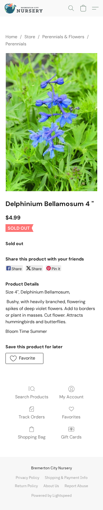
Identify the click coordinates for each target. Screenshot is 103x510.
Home (11, 37)
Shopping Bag (32, 437)
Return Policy (26, 485)
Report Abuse (76, 485)
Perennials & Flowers (63, 37)
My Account (71, 397)
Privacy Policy (27, 477)
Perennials (15, 44)
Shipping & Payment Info (66, 477)
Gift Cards (71, 437)
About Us (51, 485)
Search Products (31, 397)
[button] (24, 8)
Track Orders (32, 417)
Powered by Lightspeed (51, 495)
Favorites (71, 417)
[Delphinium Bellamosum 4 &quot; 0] (51, 122)
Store (29, 37)
